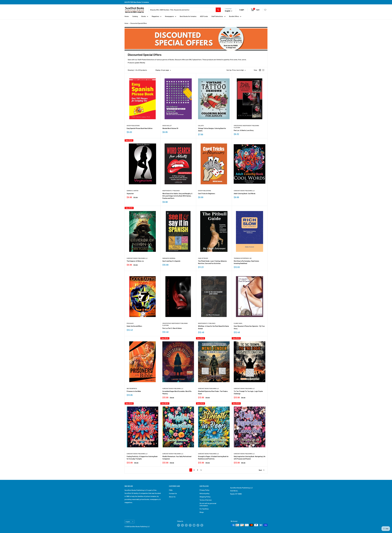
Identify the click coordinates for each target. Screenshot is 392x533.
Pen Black (130, 323)
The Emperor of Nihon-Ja (135, 261)
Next (260, 470)
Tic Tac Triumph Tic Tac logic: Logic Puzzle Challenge (248, 392)
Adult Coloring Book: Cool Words (244, 193)
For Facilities (204, 509)
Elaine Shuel (238, 323)
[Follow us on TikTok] (198, 525)
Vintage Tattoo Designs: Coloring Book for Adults (212, 129)
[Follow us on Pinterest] (190, 525)
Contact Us (173, 493)
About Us (172, 497)
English (128, 521)
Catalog (135, 16)
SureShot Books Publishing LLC (244, 190)
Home (127, 16)
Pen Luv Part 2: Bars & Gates (172, 328)
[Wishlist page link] (265, 10)
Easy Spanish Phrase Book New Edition (139, 128)
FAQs (171, 490)
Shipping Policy (205, 497)
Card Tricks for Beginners (206, 193)
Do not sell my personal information (208, 504)
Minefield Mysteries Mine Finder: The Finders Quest (213, 392)
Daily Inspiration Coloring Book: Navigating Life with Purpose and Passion (249, 457)
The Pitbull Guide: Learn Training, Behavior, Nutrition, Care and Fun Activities (212, 262)
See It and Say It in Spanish (171, 261)
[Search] (218, 10)
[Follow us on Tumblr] (201, 525)
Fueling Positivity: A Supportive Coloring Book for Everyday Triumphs (142, 457)
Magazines (155, 16)
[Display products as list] (263, 70)
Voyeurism (130, 193)
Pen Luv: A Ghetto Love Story (244, 130)
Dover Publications (133, 125)
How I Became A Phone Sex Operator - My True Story (249, 327)
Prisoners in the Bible (134, 391)
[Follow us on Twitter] (182, 525)
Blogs (202, 512)
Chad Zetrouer (203, 258)
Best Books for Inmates (188, 16)
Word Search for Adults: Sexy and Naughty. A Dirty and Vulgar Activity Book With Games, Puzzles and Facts (177, 196)
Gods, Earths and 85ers (134, 326)
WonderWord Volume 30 (170, 128)
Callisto (201, 125)
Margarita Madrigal (168, 258)
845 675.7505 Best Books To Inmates (137, 2)
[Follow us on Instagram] (186, 525)
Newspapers (169, 16)
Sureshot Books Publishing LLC (172, 388)
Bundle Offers (234, 16)
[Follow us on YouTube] (194, 525)
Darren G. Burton (132, 190)
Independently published (206, 323)
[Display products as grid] (260, 70)
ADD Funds (204, 16)
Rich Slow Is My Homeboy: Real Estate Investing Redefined (246, 262)
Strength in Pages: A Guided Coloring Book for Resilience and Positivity (213, 457)
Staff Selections (217, 16)
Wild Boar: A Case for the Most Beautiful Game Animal (213, 327)
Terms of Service (206, 500)
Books (143, 16)
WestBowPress (132, 388)
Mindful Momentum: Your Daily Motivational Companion (176, 457)
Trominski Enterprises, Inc (243, 258)
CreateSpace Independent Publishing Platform (246, 126)
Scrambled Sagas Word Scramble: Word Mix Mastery (177, 392)
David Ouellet (167, 125)
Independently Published (171, 190)
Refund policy (204, 493)
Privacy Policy (204, 490)
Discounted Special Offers (138, 23)
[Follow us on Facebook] (178, 525)
